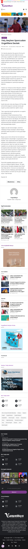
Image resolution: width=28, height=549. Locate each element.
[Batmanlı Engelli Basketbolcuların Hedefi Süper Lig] (5, 481)
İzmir (20, 422)
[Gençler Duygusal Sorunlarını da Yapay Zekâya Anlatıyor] (5, 284)
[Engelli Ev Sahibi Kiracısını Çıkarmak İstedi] (23, 481)
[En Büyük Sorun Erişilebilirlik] (14, 475)
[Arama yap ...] (26, 9)
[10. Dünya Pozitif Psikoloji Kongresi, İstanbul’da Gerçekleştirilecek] (5, 304)
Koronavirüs (23, 417)
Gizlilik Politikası (9, 540)
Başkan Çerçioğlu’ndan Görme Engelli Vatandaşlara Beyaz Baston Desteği (7, 236)
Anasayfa (4, 34)
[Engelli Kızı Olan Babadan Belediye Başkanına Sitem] (14, 481)
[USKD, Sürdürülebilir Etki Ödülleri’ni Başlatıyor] (21, 229)
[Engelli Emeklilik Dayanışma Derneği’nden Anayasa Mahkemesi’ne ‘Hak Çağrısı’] (5, 290)
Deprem (24, 412)
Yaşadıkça (14, 197)
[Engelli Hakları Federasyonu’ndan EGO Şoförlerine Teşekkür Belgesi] (23, 475)
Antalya (19, 412)
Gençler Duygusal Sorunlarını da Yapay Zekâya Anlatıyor (17, 282)
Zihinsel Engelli (9, 422)
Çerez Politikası (17, 540)
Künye (4, 540)
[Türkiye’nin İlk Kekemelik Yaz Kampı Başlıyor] (5, 318)
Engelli (3, 415)
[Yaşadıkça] (7, 5)
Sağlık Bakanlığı (9, 420)
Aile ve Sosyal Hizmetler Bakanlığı (9, 412)
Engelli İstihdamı (18, 415)
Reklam (23, 540)
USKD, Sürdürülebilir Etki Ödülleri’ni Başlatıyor (20, 235)
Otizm (3, 420)
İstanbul (15, 422)
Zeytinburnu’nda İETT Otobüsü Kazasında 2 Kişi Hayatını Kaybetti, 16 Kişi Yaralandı (7, 220)
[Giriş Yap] (23, 9)
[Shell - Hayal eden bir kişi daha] (14, 14)
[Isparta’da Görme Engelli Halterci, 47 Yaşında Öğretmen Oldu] (5, 475)
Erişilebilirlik (4, 417)
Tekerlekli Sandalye (19, 420)
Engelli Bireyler (10, 415)
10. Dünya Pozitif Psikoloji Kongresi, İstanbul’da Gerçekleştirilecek (16, 304)
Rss (12, 542)
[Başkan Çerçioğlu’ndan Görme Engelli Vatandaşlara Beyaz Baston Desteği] (7, 229)
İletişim (15, 542)
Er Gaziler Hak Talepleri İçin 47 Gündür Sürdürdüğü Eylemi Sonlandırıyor (21, 220)
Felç (19, 182)
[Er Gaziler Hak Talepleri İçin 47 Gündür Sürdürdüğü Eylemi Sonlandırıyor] (21, 213)
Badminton (11, 182)
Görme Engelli (11, 417)
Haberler (9, 34)
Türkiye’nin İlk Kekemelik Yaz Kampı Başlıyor (17, 316)
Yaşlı (3, 422)
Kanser (17, 417)
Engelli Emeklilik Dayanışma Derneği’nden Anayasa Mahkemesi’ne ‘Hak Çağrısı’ (17, 290)
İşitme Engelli (4, 425)
